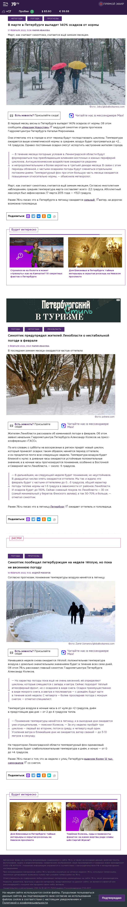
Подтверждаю (111, 897)
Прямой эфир (113, 4)
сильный (89, 200)
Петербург (57, 507)
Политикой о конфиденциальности (25, 903)
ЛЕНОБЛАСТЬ (54, 329)
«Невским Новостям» (35, 127)
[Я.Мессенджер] (49, 216)
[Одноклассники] (44, 216)
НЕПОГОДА (16, 18)
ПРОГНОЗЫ (53, 18)
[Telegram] (33, 216)
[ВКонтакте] (38, 216)
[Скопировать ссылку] (54, 216)
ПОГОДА (35, 18)
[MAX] (28, 216)
